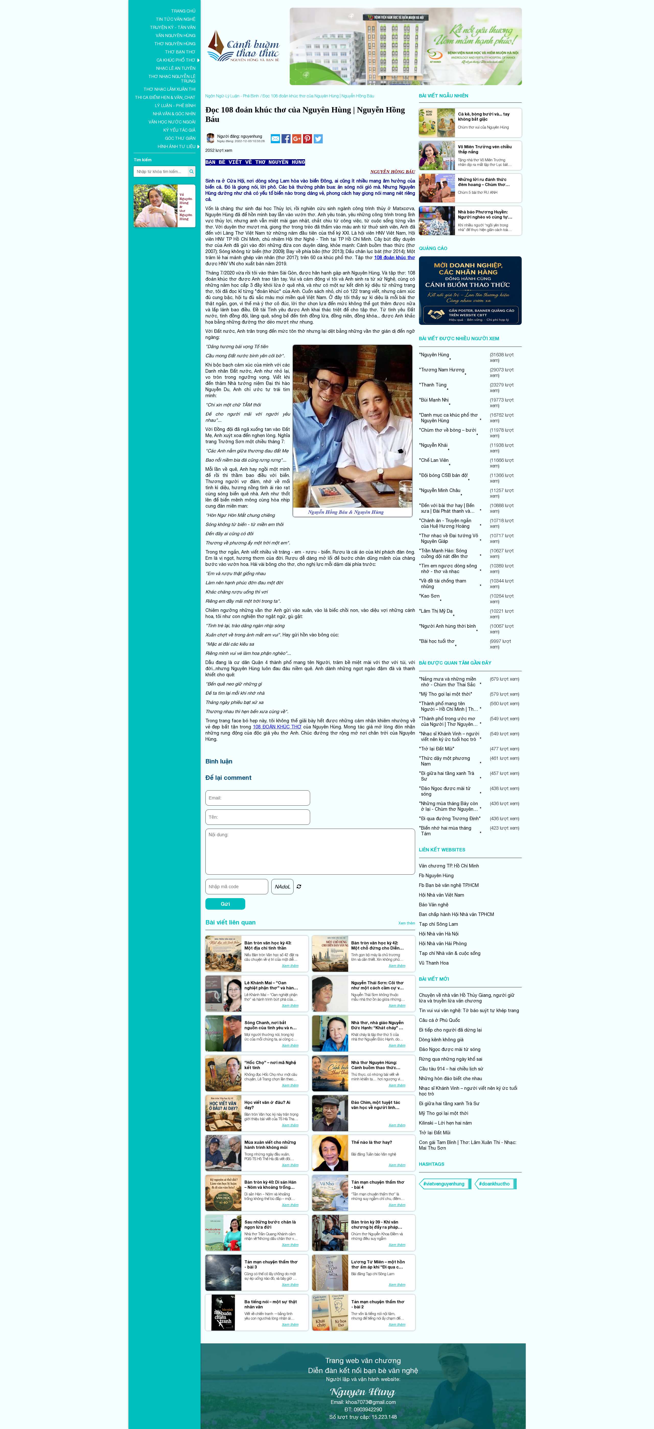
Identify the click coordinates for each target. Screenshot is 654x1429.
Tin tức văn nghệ (175, 19)
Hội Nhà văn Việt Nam (441, 895)
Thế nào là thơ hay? (371, 1142)
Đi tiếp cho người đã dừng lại (450, 1030)
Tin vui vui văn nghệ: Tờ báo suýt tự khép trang (469, 1010)
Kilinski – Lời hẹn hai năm (445, 1123)
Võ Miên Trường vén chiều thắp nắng (485, 149)
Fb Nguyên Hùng (436, 875)
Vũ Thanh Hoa (434, 963)
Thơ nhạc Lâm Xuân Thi (169, 89)
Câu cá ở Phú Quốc (439, 1020)
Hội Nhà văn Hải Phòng (443, 943)
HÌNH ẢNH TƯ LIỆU (176, 146)
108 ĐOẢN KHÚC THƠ (277, 726)
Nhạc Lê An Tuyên (175, 68)
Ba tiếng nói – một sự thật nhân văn (270, 1304)
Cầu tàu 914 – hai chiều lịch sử (451, 1068)
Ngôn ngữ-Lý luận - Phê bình (232, 96)
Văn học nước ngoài (172, 122)
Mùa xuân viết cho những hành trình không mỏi (270, 1145)
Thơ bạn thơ (180, 52)
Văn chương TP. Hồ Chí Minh (449, 865)
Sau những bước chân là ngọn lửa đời (270, 1224)
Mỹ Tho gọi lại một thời (443, 1113)
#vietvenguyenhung (443, 1183)
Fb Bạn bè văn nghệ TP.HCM (449, 885)
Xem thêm (407, 923)
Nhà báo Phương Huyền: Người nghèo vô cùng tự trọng (483, 214)
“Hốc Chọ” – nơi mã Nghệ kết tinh (270, 1065)
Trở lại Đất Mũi (434, 1132)
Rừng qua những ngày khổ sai (450, 1059)
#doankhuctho (494, 1183)
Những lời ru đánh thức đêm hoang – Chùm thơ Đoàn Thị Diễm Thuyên (482, 182)
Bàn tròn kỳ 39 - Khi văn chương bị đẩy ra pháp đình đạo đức (374, 1224)
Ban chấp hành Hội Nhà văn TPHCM (456, 914)
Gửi (225, 904)
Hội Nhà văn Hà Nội (439, 933)
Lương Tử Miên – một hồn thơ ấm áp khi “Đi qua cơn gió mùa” (378, 1264)
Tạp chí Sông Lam (438, 924)
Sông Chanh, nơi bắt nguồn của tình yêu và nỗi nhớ (270, 1025)
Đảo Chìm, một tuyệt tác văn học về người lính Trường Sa (375, 1105)
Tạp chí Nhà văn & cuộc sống (450, 953)
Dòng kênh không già (441, 1039)
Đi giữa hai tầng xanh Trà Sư (449, 1103)
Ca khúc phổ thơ (176, 60)
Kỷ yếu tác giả (179, 130)
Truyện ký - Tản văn (172, 27)
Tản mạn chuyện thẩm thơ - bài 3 (271, 1264)
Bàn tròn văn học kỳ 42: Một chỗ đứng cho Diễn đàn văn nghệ (375, 945)
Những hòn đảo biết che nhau (450, 1078)
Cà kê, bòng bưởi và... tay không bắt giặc (483, 116)
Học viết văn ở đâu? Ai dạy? (267, 1105)
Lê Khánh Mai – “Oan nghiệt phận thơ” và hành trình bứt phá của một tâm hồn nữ (271, 985)
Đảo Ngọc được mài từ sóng (450, 1049)
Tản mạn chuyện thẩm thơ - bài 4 (378, 1185)
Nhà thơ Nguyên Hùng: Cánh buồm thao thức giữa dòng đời (374, 1065)
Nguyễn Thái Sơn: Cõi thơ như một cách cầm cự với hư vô (377, 985)
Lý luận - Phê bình (175, 105)
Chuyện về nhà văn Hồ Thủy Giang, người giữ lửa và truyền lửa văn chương (467, 997)
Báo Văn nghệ (433, 904)
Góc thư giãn (180, 138)
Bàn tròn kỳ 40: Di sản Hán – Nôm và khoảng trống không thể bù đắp (270, 1185)
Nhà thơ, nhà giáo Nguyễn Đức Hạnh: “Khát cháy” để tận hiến (377, 1025)
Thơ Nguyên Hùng (174, 43)
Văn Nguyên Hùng (175, 35)
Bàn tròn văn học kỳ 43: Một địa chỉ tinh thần (267, 945)
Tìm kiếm (142, 159)
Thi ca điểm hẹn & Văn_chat (165, 97)
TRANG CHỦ (183, 11)
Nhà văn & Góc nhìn (174, 113)
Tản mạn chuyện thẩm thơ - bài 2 (378, 1304)
